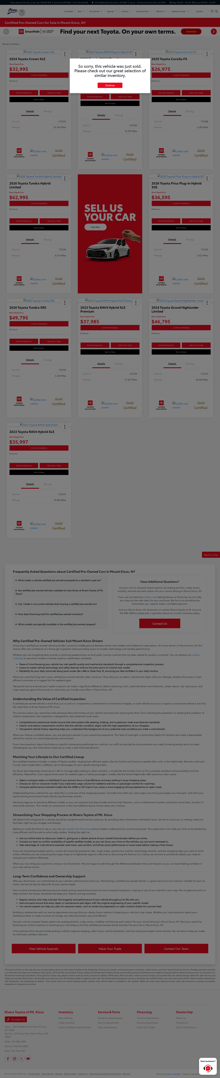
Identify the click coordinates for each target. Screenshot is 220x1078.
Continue (110, 85)
